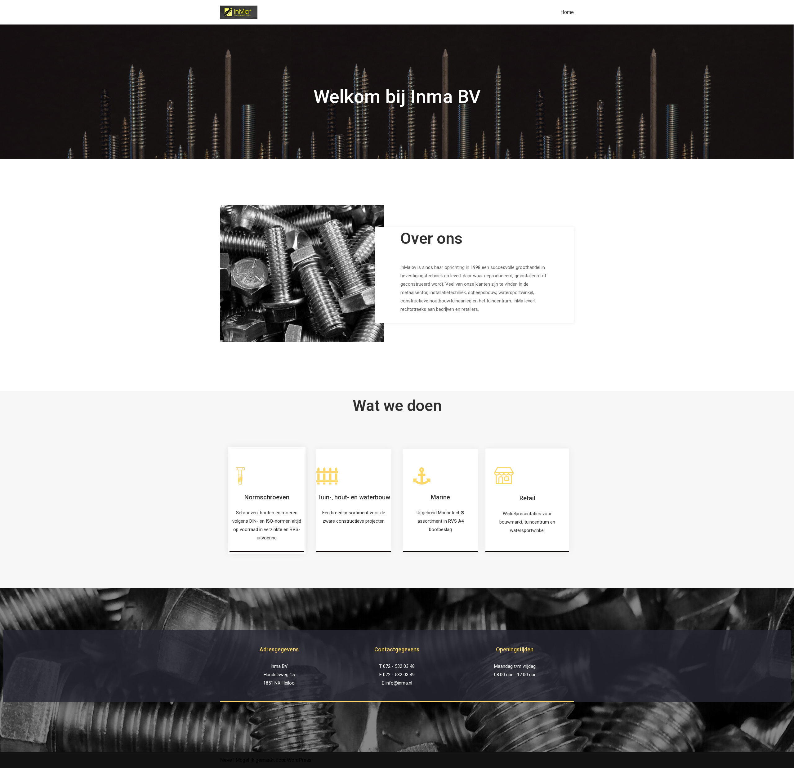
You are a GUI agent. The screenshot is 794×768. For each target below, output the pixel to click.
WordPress (299, 760)
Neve (226, 760)
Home (567, 12)
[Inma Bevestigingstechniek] (238, 12)
